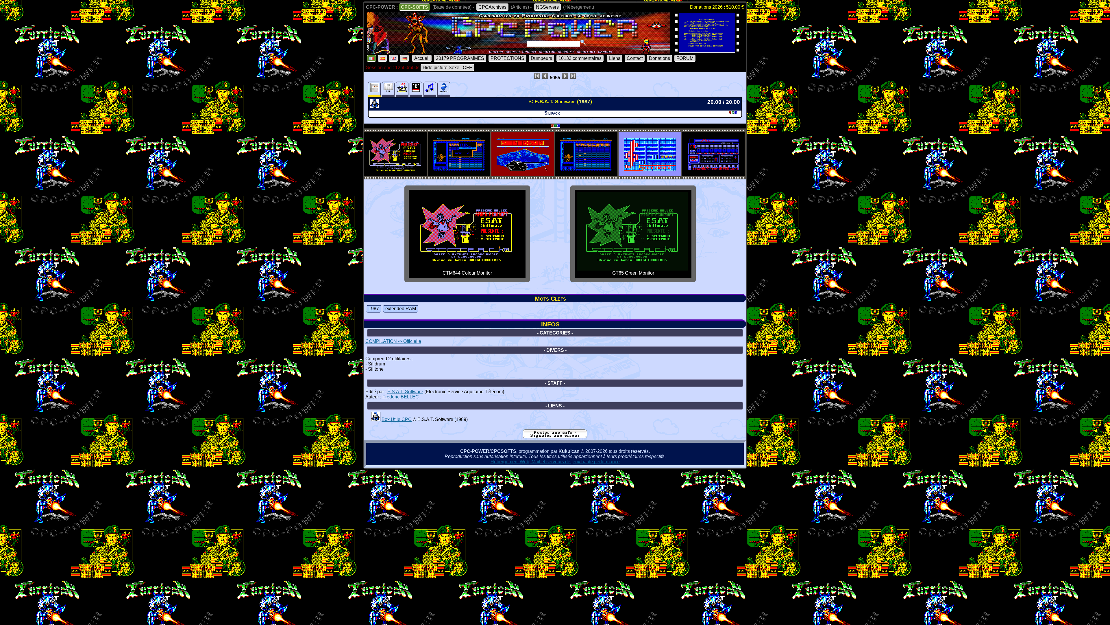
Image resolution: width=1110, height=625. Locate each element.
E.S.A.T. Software (405, 391)
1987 (374, 308)
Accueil (422, 58)
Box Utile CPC (397, 419)
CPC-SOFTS (414, 7)
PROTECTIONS (507, 58)
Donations (659, 58)
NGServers (547, 7)
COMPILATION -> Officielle (393, 341)
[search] (583, 42)
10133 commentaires (580, 58)
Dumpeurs (541, 58)
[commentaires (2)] (443, 89)
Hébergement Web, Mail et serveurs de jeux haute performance (555, 461)
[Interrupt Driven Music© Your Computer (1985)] (707, 50)
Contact (635, 58)
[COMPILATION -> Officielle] (375, 106)
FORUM (684, 58)
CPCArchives (492, 7)
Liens (614, 58)
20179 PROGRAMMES (460, 58)
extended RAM (400, 308)
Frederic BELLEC (400, 396)
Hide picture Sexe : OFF (447, 67)
